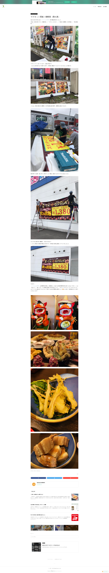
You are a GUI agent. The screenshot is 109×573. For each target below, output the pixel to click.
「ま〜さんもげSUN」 (45, 19)
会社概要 (105, 6)
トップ (94, 6)
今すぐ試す (67, 1)
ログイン (74, 2)
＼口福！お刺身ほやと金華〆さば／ (37, 494)
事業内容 (99, 6)
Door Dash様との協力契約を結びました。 (38, 514)
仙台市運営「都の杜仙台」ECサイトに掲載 (38, 504)
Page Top (54, 563)
